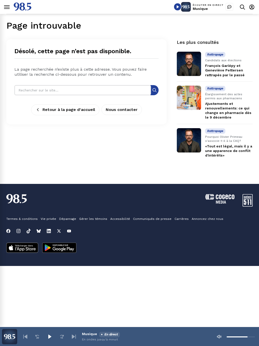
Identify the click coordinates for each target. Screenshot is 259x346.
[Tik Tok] (29, 231)
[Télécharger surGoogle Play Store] (59, 248)
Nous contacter (122, 109)
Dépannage (67, 219)
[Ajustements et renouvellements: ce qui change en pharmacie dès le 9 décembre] (189, 98)
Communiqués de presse (152, 219)
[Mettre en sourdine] (219, 336)
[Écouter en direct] (178, 7)
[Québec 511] (248, 205)
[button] (25, 337)
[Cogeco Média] (219, 202)
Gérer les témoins (93, 219)
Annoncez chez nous (207, 219)
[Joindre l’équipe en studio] (229, 7)
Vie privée (48, 219)
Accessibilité (120, 219)
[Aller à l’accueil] (22, 9)
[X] (59, 231)
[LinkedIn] (49, 231)
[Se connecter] (252, 7)
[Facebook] (8, 231)
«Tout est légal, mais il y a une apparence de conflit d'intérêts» (228, 150)
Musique (200, 9)
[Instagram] (18, 231)
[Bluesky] (39, 231)
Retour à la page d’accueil (68, 109)
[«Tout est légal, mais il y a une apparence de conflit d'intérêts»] (189, 140)
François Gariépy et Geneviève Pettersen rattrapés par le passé (225, 70)
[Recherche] (154, 90)
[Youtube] (69, 231)
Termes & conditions (22, 219)
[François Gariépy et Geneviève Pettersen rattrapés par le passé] (189, 64)
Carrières (182, 219)
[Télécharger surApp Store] (22, 248)
